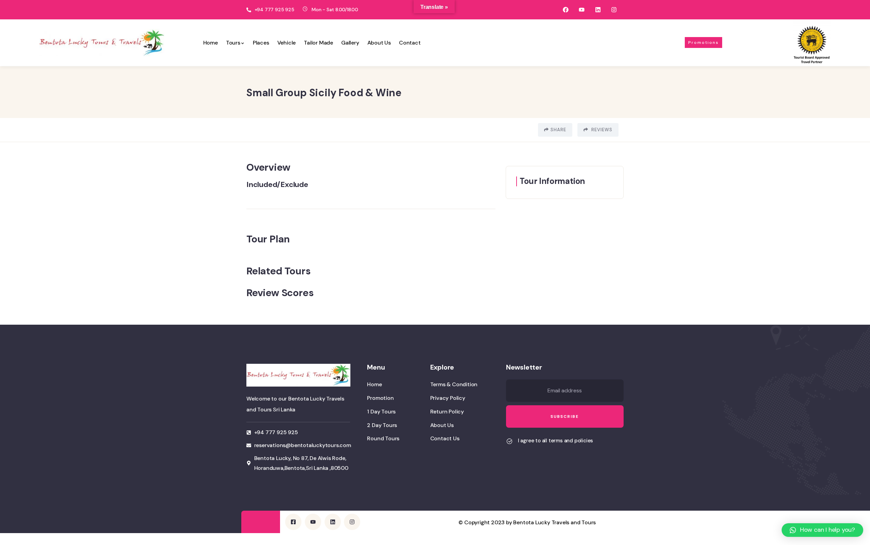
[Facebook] (565, 9)
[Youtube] (581, 9)
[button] (822, 530)
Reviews (601, 130)
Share (558, 130)
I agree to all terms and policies (555, 440)
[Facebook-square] (293, 522)
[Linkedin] (597, 9)
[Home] (101, 42)
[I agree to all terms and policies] (509, 441)
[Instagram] (614, 9)
